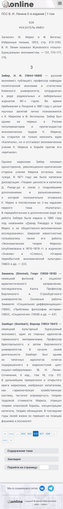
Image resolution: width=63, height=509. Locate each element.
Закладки (14, 459)
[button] (60, 3)
